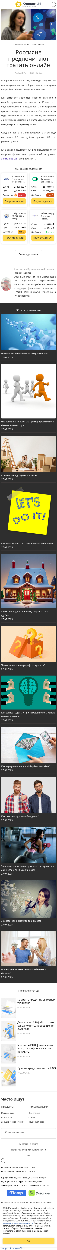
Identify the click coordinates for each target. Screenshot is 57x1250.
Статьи (31, 1117)
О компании (34, 1113)
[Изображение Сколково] (39, 1193)
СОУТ (29, 1155)
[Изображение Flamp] (16, 1193)
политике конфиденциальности (18, 1223)
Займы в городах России (12, 1122)
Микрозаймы (7, 1113)
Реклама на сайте (28, 1143)
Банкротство (7, 1117)
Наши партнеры (36, 1122)
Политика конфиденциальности (28, 1149)
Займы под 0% (9, 158)
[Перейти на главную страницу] (28, 4)
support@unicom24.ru (13, 1248)
